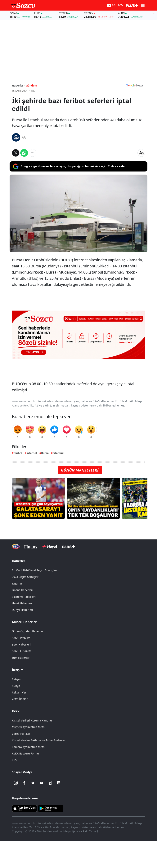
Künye (16, 686)
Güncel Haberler (24, 622)
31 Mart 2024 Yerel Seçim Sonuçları (34, 570)
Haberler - (18, 85)
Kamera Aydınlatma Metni (28, 747)
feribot (18, 453)
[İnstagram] (16, 783)
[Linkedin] (59, 783)
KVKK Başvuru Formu (25, 753)
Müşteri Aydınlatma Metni (28, 727)
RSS (14, 760)
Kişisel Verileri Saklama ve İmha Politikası (38, 740)
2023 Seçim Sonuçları (25, 577)
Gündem (31, 85)
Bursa (45, 453)
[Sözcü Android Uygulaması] (50, 808)
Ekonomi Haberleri (24, 597)
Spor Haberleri (21, 644)
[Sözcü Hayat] (49, 546)
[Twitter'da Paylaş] (16, 153)
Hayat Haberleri (22, 603)
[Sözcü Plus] (68, 546)
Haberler (18, 561)
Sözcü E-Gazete (21, 651)
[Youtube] (41, 783)
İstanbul (58, 453)
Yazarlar (17, 583)
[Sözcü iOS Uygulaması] (24, 808)
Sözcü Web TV (21, 638)
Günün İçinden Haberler (27, 631)
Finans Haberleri (22, 590)
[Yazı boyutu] (141, 153)
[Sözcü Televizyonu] (16, 546)
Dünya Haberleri (22, 610)
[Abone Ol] (134, 85)
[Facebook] (24, 783)
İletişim (16, 679)
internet (31, 453)
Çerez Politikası (21, 733)
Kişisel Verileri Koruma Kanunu (32, 720)
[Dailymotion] (50, 783)
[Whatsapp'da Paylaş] (24, 153)
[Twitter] (33, 783)
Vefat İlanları (20, 699)
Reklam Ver (19, 692)
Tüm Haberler (20, 658)
